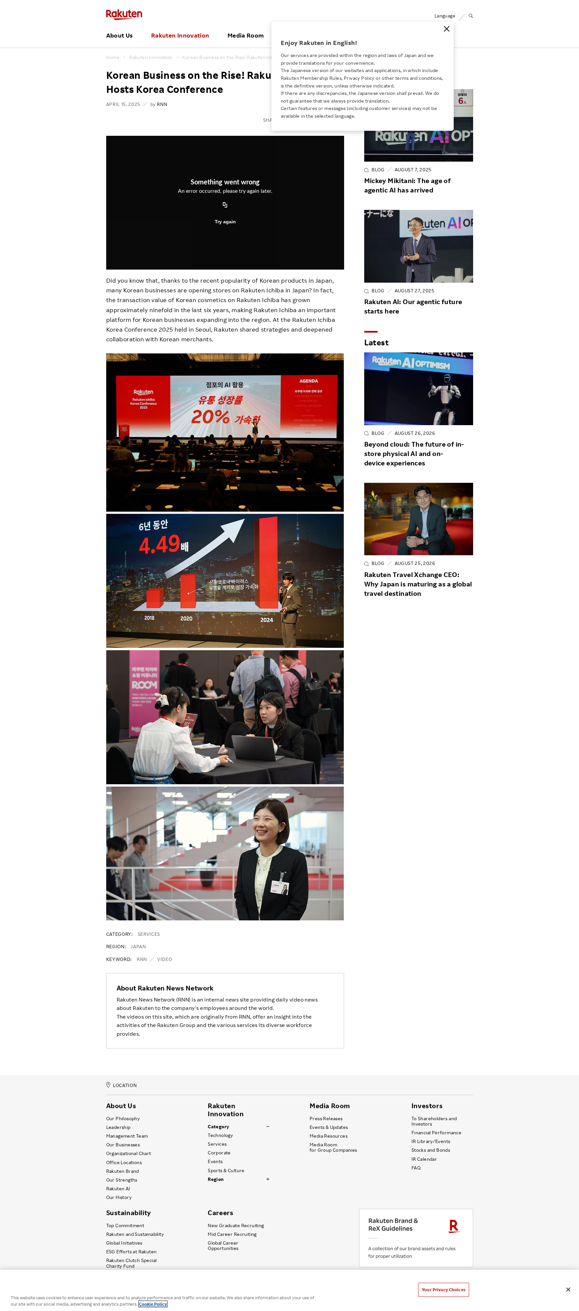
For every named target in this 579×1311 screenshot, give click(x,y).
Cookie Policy (153, 1304)
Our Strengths (121, 1180)
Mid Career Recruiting (232, 1234)
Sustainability (128, 1213)
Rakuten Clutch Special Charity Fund (131, 1263)
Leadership (118, 1127)
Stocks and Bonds (430, 1150)
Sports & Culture (226, 1170)
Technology (220, 1135)
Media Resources (328, 1136)
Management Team (127, 1136)
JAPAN (138, 946)
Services (217, 1144)
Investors (427, 1106)
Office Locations (124, 1162)
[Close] (446, 28)
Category (218, 1126)
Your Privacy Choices (443, 1289)
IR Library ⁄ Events (430, 1141)
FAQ (416, 1168)
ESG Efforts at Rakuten (131, 1251)
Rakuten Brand (122, 1171)
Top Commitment (125, 1225)
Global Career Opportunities (223, 1245)
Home (113, 57)
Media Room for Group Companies (333, 1147)
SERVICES (149, 934)
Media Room (246, 35)
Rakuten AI (118, 1188)
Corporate (219, 1152)
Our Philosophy (123, 1118)
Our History (119, 1197)
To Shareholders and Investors (434, 1121)
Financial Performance (436, 1132)
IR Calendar (424, 1159)
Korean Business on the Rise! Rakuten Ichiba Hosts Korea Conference (258, 57)
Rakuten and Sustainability (135, 1234)
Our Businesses (123, 1144)
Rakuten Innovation (180, 35)
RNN (142, 959)
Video (164, 959)
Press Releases (326, 1118)
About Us (119, 35)
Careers (220, 1213)
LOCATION (125, 1085)
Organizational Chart (128, 1153)
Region (215, 1179)
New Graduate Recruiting (236, 1225)
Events (215, 1161)
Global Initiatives (124, 1243)
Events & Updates (329, 1127)
